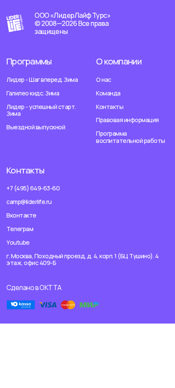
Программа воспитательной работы (130, 137)
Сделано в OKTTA (34, 287)
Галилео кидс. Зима (32, 93)
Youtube (18, 242)
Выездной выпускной (35, 127)
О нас (103, 79)
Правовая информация (127, 120)
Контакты (109, 107)
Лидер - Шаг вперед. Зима (42, 79)
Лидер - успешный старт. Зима (41, 110)
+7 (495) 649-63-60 (32, 188)
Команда (108, 93)
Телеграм (19, 229)
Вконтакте (21, 215)
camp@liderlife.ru (29, 202)
